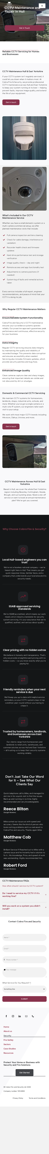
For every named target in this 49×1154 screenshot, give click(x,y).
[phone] (33, 1016)
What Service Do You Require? (16, 983)
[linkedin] (19, 1016)
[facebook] (6, 1016)
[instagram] (13, 1016)
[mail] (26, 1016)
